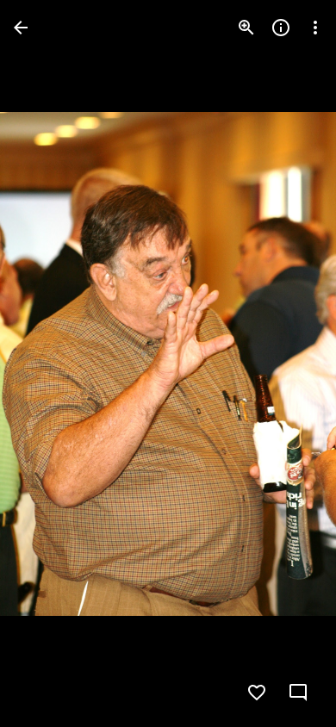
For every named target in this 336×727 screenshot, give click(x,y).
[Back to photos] (20, 27)
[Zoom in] (246, 27)
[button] (48, 363)
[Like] (256, 692)
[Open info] (281, 27)
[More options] (315, 27)
